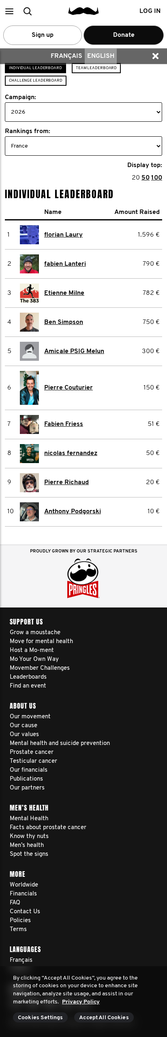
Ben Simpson (63, 322)
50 (145, 178)
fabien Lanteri (65, 264)
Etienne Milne (64, 293)
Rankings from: (27, 131)
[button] (9, 11)
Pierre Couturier (68, 388)
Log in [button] (150, 11)
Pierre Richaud (66, 482)
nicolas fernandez (70, 453)
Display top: (144, 165)
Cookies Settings (40, 1018)
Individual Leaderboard (35, 68)
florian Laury (63, 235)
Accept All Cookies (104, 1018)
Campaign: (20, 97)
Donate (124, 35)
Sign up (43, 35)
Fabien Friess (63, 424)
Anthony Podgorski (72, 511)
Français (66, 56)
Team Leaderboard (96, 68)
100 (156, 178)
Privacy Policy (81, 1002)
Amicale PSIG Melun (74, 351)
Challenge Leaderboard (35, 80)
